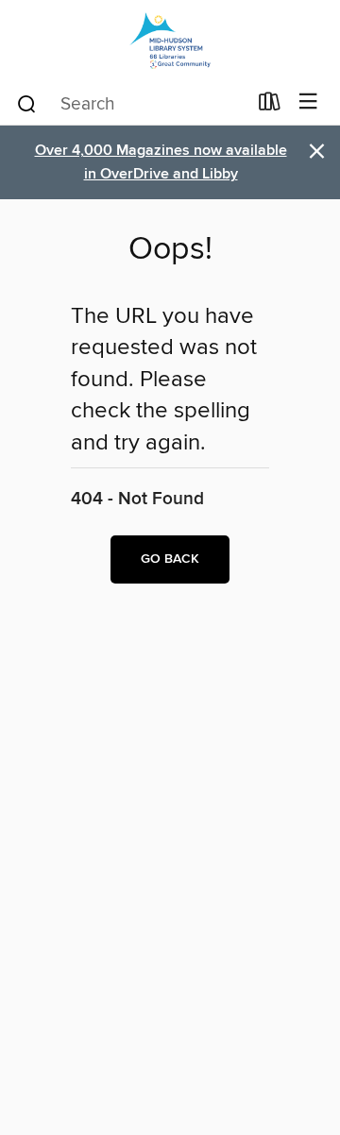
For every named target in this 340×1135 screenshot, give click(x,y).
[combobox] (130, 104)
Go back (170, 559)
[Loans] (269, 105)
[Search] (27, 103)
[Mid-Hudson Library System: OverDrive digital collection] (170, 40)
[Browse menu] (308, 102)
